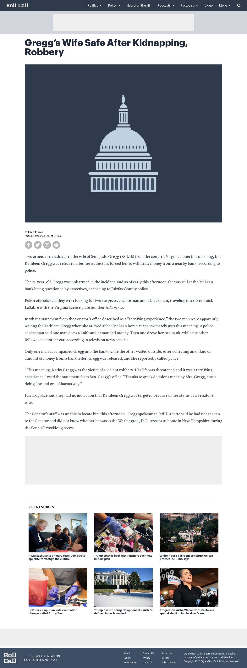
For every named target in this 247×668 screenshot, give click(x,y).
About (127, 653)
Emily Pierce (35, 232)
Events (127, 658)
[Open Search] (239, 5)
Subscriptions (169, 662)
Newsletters (130, 662)
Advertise (167, 653)
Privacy (146, 658)
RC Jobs (165, 658)
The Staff (147, 662)
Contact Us (148, 653)
